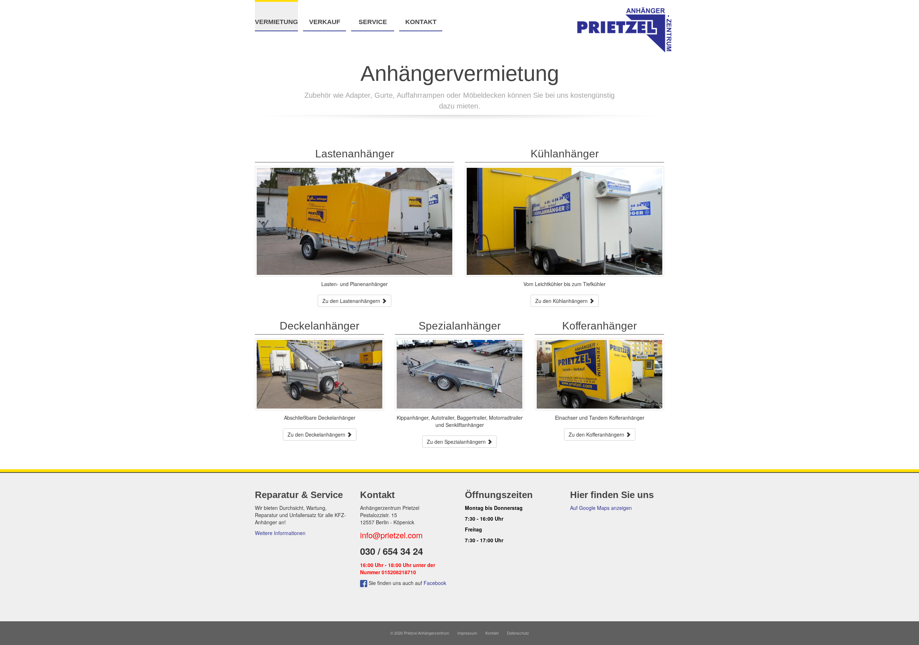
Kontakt (421, 22)
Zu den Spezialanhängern (457, 441)
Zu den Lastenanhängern (352, 300)
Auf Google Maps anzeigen (601, 507)
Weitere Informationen (280, 532)
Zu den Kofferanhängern (597, 434)
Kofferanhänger (599, 326)
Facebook (435, 582)
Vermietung (276, 22)
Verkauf (324, 22)
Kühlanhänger (565, 154)
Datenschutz (518, 633)
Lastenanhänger (354, 154)
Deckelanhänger (319, 326)
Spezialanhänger (460, 326)
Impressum (467, 633)
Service (373, 22)
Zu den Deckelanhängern (317, 434)
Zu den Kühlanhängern (562, 300)
